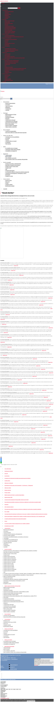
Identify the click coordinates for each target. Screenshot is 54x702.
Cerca (1, 97)
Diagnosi (6, 24)
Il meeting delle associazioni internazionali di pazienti (15, 518)
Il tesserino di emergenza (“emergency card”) (14, 69)
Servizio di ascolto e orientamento (12, 60)
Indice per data (8, 487)
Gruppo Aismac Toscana (9, 562)
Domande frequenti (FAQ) (10, 28)
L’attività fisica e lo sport (10, 43)
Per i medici (7, 511)
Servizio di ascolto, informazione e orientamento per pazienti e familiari (20, 550)
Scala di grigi (3, 691)
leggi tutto (36, 665)
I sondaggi (5, 538)
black (1, 689)
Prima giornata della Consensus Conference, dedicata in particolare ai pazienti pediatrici (23, 509)
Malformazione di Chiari (9, 20)
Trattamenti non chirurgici (10, 27)
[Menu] (0, 671)
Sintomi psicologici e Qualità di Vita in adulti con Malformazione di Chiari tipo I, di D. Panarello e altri (25, 516)
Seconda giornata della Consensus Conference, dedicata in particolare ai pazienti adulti (23, 502)
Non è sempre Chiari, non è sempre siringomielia (15, 57)
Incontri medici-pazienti (9, 535)
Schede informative (9, 67)
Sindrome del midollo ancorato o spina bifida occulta (16, 591)
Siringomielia (7, 22)
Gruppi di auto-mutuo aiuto (10, 63)
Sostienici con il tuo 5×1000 (9, 622)
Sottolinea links (3, 690)
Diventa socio (7, 75)
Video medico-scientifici (10, 32)
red (11, 689)
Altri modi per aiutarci (9, 507)
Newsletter (7, 71)
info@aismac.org (7, 659)
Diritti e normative (8, 639)
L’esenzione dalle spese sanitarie (11, 50)
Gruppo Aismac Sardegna (9, 560)
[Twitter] (27, 460)
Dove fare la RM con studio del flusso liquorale (14, 36)
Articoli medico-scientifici (10, 31)
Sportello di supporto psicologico (11, 61)
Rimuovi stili (3, 694)
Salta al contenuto (4, 1)
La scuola (6, 40)
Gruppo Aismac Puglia (8, 566)
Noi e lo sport (7, 55)
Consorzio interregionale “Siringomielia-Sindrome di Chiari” (17, 499)
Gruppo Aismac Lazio (8, 563)
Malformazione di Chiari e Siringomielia (12, 586)
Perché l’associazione (9, 11)
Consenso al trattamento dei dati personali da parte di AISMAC (18, 478)
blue (9, 689)
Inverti (2, 692)
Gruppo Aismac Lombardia (9, 569)
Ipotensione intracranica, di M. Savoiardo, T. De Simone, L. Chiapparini (19, 485)
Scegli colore (3, 688)
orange (14, 689)
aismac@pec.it (14, 659)
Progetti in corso (8, 72)
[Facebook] (27, 458)
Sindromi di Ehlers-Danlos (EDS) (10, 594)
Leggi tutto (16, 265)
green (7, 689)
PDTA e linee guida (8, 30)
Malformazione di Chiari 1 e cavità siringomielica (14, 495)
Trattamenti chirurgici (9, 26)
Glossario (6, 504)
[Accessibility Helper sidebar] (3, 681)
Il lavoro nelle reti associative (10, 541)
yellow (17, 689)
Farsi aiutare (7, 46)
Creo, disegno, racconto (10, 56)
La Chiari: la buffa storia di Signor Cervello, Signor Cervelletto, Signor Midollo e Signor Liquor (24, 573)
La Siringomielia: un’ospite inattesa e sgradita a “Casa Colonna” (18, 575)
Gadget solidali (8, 79)
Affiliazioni (7, 15)
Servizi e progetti (8, 549)
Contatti (6, 18)
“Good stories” (8, 54)
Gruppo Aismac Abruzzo (9, 556)
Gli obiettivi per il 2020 (9, 526)
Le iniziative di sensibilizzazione (10, 539)
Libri (5, 65)
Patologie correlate (9, 23)
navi (20, 689)
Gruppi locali (7, 64)
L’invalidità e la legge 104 (10, 51)
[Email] (27, 457)
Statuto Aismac (8, 490)
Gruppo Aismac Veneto (9, 570)
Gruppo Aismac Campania (9, 559)
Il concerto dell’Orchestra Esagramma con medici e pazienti (17, 523)
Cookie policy (7, 480)
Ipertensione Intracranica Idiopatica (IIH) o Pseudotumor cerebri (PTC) (20, 596)
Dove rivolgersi (8, 614)
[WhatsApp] (27, 462)
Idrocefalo (5, 597)
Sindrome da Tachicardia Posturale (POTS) (13, 601)
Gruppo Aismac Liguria (8, 567)
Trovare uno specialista (9, 35)
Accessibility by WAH (4, 698)
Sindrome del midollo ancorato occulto (12, 593)
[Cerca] (11, 99)
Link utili (6, 473)
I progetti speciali (7, 542)
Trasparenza (7, 16)
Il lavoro (6, 42)
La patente (7, 44)
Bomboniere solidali (9, 80)
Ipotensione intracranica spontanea (11, 600)
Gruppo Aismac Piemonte (9, 557)
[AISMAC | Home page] (2, 3)
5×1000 (6, 77)
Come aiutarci (7, 619)
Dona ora (6, 76)
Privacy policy (7, 492)
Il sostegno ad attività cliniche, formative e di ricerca (15, 537)
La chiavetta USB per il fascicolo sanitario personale (15, 68)
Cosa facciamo (8, 14)
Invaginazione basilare (8, 598)
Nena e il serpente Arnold (9, 576)
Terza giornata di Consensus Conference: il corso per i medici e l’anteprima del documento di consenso (26, 514)
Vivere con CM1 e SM (9, 628)
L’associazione (7, 528)
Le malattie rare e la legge (10, 48)
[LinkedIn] (27, 461)
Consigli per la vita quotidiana (11, 39)
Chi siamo (7, 12)
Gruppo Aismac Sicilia (8, 565)
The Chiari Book (8, 468)
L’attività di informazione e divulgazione (12, 534)
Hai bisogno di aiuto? (9, 471)
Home (6, 521)
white (4, 689)
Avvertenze (7, 476)
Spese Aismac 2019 (8, 497)
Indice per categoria (9, 483)
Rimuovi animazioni (4, 693)
